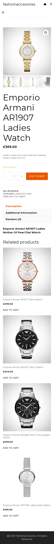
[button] (45, 32)
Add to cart (37, 176)
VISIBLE (21, 196)
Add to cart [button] (11, 310)
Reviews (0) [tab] (13, 219)
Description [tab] (14, 206)
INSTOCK (13, 196)
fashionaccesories (19, 4)
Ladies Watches (18, 155)
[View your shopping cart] (45, 4)
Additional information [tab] (21, 212)
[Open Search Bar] (51, 4)
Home (6, 155)
